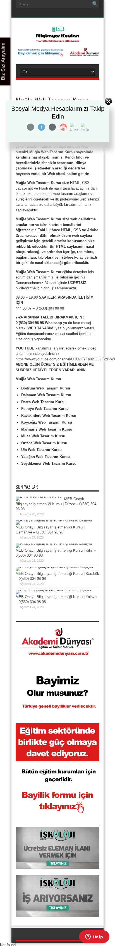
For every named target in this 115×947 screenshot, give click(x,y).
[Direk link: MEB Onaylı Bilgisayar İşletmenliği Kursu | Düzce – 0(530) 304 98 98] (38, 496)
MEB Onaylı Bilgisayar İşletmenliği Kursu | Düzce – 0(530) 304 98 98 (56, 504)
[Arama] (95, 4)
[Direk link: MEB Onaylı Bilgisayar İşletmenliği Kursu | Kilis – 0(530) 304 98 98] (54, 543)
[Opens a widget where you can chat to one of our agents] (94, 937)
